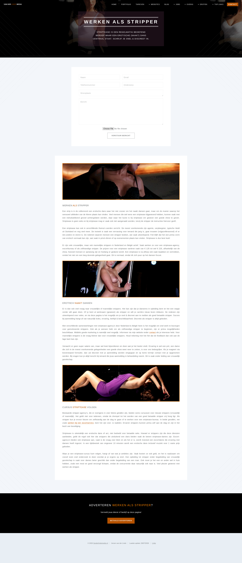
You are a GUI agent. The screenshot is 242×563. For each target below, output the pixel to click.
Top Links (218, 4)
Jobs (178, 4)
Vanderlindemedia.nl (100, 543)
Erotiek (203, 4)
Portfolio (126, 4)
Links (154, 543)
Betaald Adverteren (121, 520)
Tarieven (140, 4)
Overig (190, 4)
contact (152, 332)
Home (114, 4)
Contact (232, 4)
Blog (166, 4)
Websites (155, 4)
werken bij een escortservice (81, 423)
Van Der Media (13, 4)
